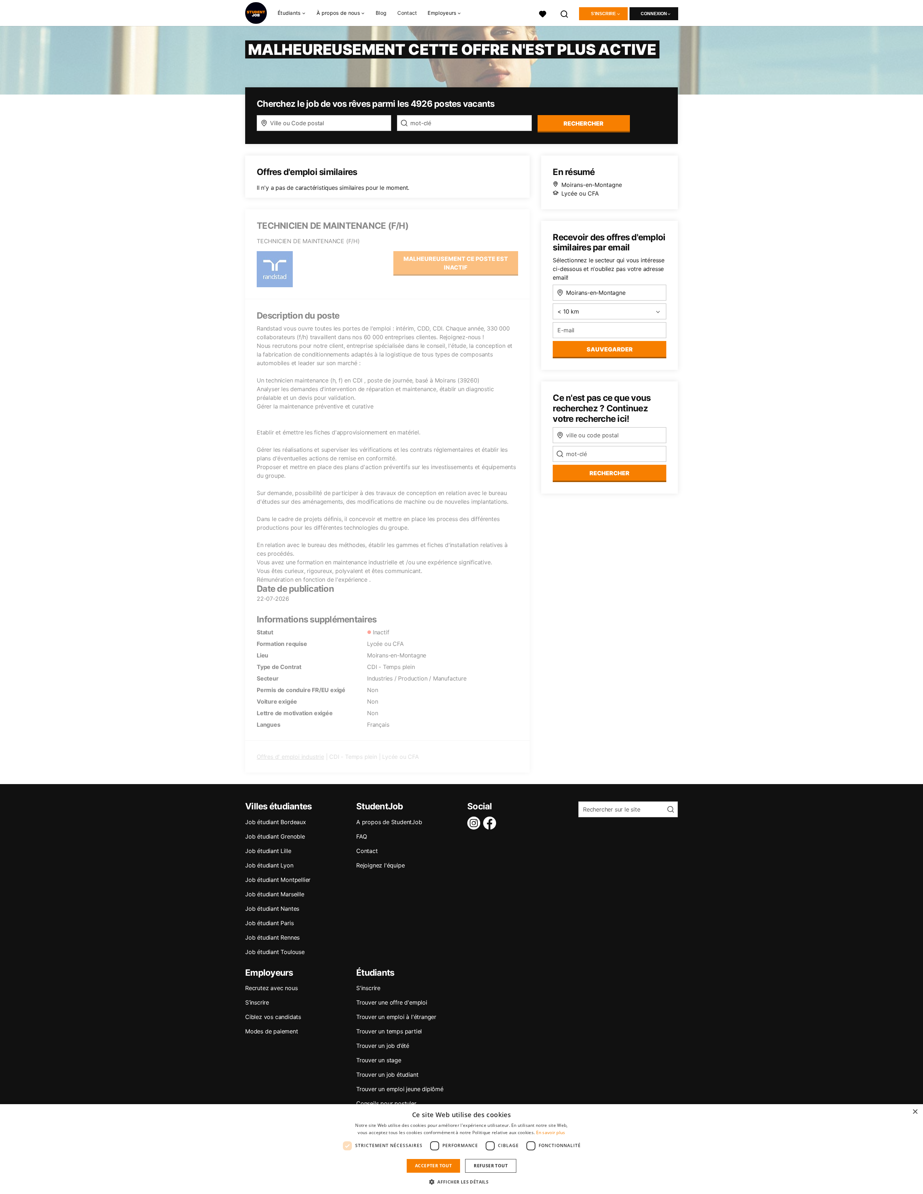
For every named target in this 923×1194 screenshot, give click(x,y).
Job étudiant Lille (268, 850)
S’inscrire (257, 1002)
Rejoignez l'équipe (380, 865)
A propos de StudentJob (389, 822)
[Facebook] (491, 823)
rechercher (584, 123)
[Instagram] (475, 823)
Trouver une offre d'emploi (391, 1002)
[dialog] (461, 1149)
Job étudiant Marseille (274, 894)
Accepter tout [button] (433, 1166)
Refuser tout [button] (491, 1166)
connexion (654, 13)
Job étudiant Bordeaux (275, 822)
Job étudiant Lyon (269, 865)
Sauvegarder (610, 349)
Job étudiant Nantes (272, 908)
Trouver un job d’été (382, 1045)
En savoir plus (550, 1132)
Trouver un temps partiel (389, 1031)
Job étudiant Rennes (272, 937)
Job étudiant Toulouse (275, 951)
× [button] (915, 1112)
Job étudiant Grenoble (275, 836)
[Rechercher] (564, 13)
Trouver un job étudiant (387, 1074)
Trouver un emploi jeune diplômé (399, 1089)
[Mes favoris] (542, 13)
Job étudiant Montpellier (277, 879)
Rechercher (609, 473)
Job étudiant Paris (269, 923)
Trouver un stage (378, 1060)
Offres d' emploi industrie (290, 756)
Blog (381, 13)
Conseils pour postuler (386, 1103)
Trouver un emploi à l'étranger (396, 1016)
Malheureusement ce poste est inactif (455, 263)
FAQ (361, 836)
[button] (461, 1181)
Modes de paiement (271, 1031)
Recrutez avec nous (271, 988)
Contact (407, 13)
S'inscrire (603, 13)
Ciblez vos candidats (273, 1016)
